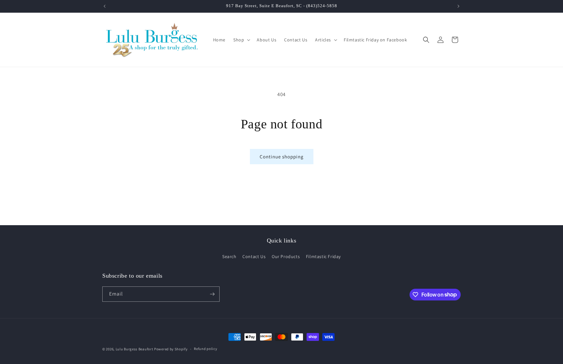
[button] (241, 40)
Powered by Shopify (171, 349)
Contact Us (254, 256)
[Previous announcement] (104, 6)
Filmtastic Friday (323, 256)
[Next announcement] (458, 6)
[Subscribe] (212, 294)
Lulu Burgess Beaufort (134, 349)
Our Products (286, 256)
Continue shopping (282, 156)
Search (229, 256)
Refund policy (205, 348)
